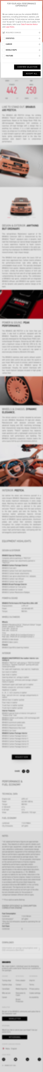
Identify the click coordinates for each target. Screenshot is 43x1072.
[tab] (21, 32)
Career (9, 44)
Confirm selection (27, 66)
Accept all (31, 73)
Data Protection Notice (29, 24)
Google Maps (11, 50)
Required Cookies (13, 32)
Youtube (9, 55)
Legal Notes (10, 27)
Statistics (10, 38)
